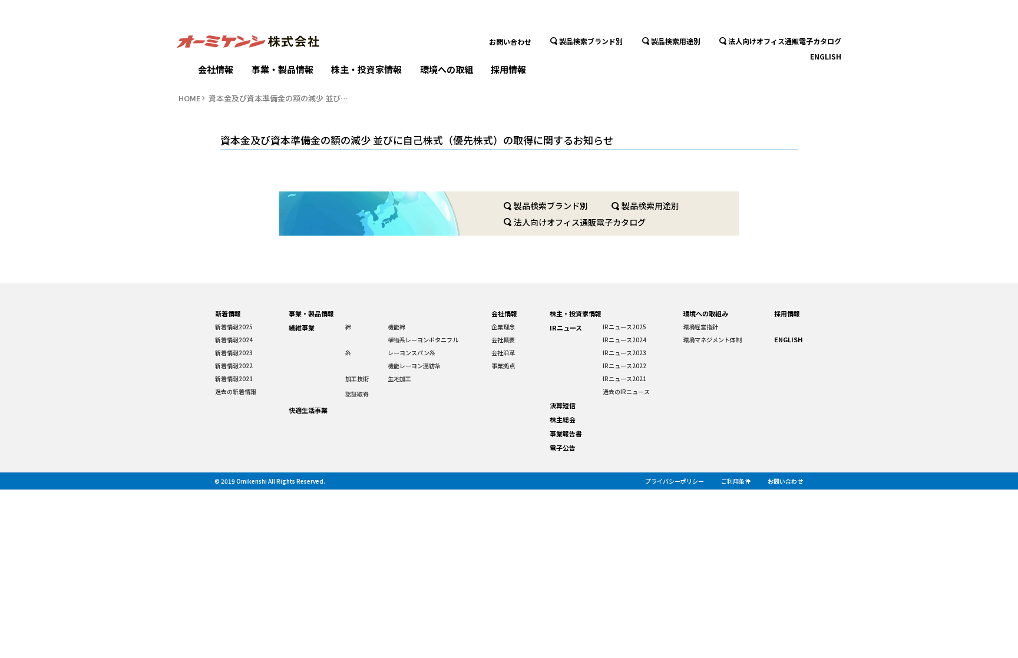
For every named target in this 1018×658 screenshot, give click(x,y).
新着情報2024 (234, 339)
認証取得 (357, 393)
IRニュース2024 (624, 339)
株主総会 (563, 419)
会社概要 (503, 339)
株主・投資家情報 (366, 69)
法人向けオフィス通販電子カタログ (784, 41)
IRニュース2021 (624, 378)
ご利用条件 (736, 481)
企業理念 (503, 326)
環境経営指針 (700, 326)
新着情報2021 (234, 378)
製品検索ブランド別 (591, 41)
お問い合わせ (510, 41)
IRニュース (566, 327)
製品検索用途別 (675, 41)
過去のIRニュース (626, 391)
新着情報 (228, 313)
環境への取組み (705, 313)
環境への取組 (446, 69)
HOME (190, 98)
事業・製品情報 (282, 69)
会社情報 (215, 69)
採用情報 (508, 69)
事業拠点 (503, 365)
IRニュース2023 (624, 352)
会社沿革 (503, 352)
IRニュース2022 (624, 365)
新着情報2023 (234, 352)
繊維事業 (302, 327)
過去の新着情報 (235, 391)
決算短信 (563, 405)
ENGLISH (825, 56)
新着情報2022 (234, 365)
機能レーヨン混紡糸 (414, 365)
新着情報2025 (234, 326)
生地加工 (399, 378)
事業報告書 (566, 433)
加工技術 (357, 378)
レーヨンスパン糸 (411, 352)
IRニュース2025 (624, 326)
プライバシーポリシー (674, 481)
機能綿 (396, 326)
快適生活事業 (308, 410)
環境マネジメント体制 (712, 339)
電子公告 (563, 447)
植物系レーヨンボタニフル (423, 339)
